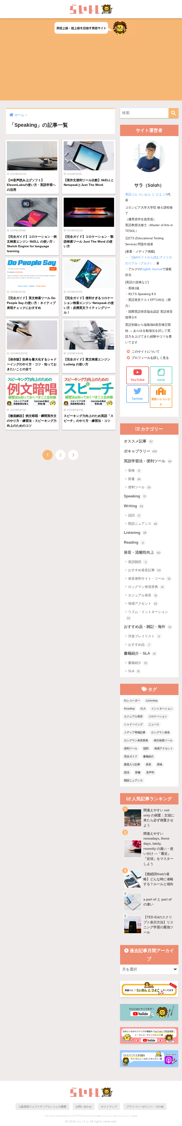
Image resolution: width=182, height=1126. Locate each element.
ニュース (153, 724)
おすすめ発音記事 (144, 570)
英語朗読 (137, 562)
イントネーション (162, 708)
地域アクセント (142, 603)
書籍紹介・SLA (140, 653)
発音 (148, 764)
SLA (134, 671)
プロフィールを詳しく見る (150, 358)
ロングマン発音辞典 (146, 587)
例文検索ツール (163, 740)
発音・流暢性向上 (142, 552)
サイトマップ (109, 1106)
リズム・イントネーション (147, 615)
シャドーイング (133, 724)
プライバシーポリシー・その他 (145, 1106)
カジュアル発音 (142, 595)
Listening (135, 533)
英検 (134, 470)
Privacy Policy (107, 1116)
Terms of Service (124, 1116)
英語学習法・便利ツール (148, 461)
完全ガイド (130, 756)
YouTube (137, 380)
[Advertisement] (91, 69)
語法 (126, 772)
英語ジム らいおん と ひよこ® (146, 194)
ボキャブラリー (140, 451)
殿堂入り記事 (132, 764)
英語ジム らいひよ (161, 401)
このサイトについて (146, 351)
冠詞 (134, 515)
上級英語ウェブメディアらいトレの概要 (42, 1106)
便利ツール (139, 487)
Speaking (135, 496)
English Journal (151, 269)
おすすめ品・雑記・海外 (147, 627)
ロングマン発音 (160, 732)
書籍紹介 (137, 663)
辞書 (134, 479)
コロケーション (157, 716)
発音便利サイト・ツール (149, 578)
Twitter (137, 398)
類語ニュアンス (142, 523)
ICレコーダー (132, 700)
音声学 (150, 772)
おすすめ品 (139, 644)
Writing (133, 506)
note (161, 380)
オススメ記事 (138, 441)
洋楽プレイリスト (144, 636)
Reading (134, 542)
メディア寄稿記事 (134, 732)
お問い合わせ (84, 1106)
